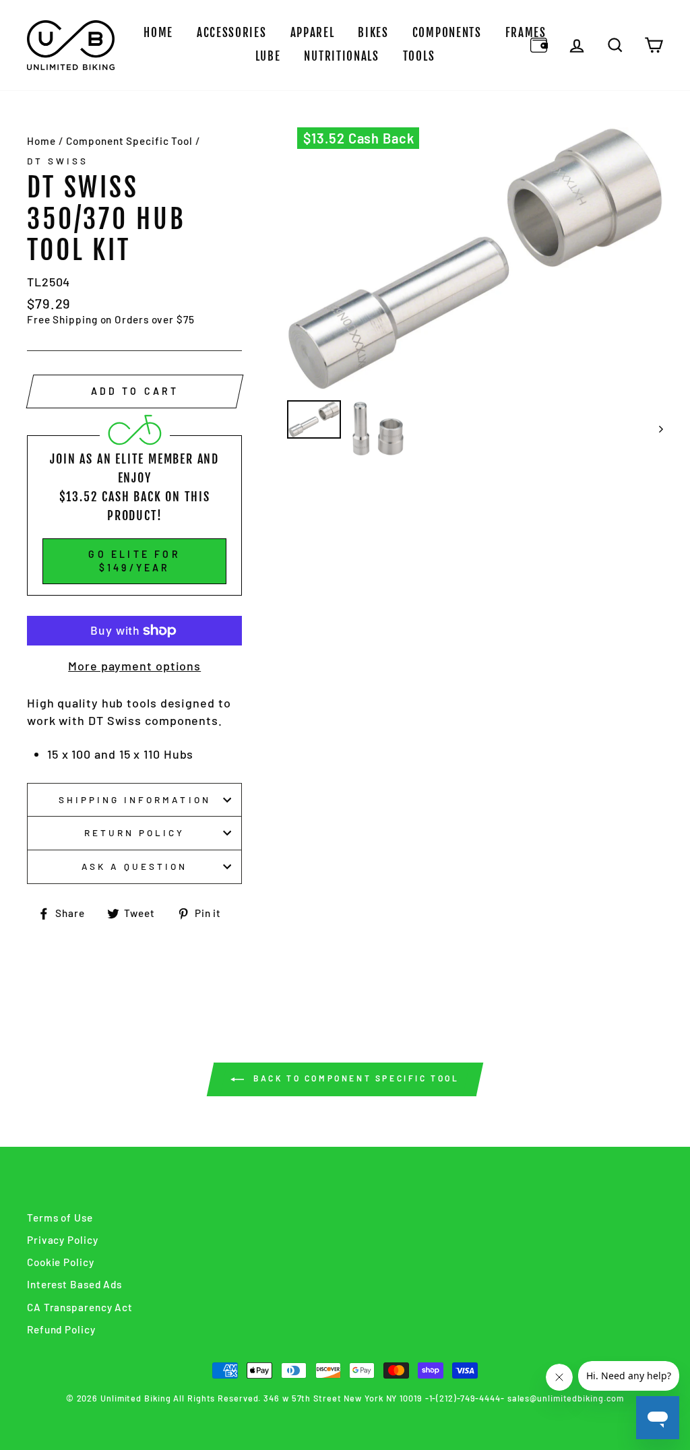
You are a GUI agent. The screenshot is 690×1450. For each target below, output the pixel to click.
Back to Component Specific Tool (354, 1078)
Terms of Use (60, 1217)
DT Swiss (57, 160)
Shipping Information (135, 799)
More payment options (134, 665)
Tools (419, 56)
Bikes (373, 33)
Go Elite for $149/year (134, 560)
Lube (268, 56)
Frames (525, 33)
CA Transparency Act (80, 1307)
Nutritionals (341, 56)
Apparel (312, 33)
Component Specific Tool (129, 141)
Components (447, 33)
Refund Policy (61, 1329)
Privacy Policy (62, 1240)
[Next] (654, 428)
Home (158, 33)
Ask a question (135, 866)
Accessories (232, 33)
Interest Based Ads (74, 1284)
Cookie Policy (60, 1262)
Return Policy (134, 832)
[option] (475, 259)
